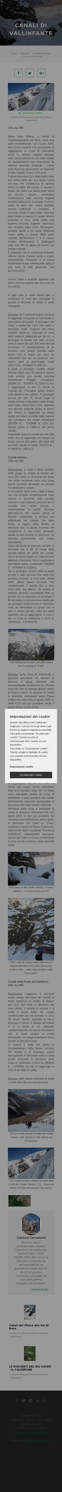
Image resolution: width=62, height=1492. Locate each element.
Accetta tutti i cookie (31, 774)
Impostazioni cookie (21, 766)
